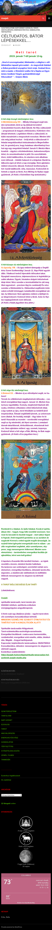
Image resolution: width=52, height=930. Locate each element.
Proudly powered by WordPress (11, 927)
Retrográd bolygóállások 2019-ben (15, 681)
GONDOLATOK (35, 30)
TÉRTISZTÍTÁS (6, 32)
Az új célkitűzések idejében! (12, 672)
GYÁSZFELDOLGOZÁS (10, 751)
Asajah (4, 18)
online (8, 803)
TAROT (35, 28)
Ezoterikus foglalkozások (10, 776)
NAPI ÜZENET (20, 28)
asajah (17, 45)
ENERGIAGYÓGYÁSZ (21, 30)
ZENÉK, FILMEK (7, 755)
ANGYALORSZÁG (7, 30)
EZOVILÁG (29, 28)
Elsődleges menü (49, 18)
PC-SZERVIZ (6, 780)
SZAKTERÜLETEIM (7, 28)
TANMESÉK (5, 760)
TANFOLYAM (6, 716)
